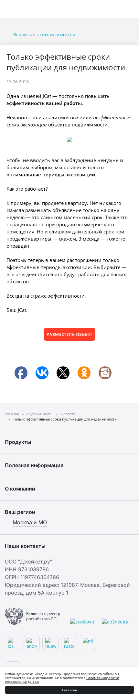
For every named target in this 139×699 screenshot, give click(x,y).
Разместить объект (69, 334)
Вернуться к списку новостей (44, 34)
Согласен (69, 690)
